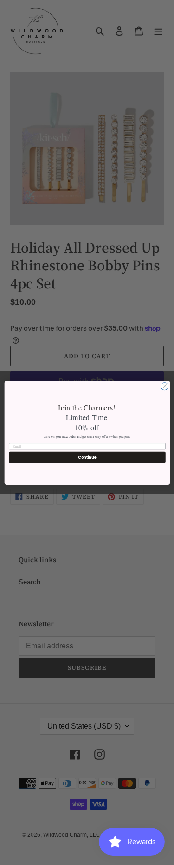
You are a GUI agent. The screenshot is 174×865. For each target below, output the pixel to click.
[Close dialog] (164, 386)
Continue (87, 457)
